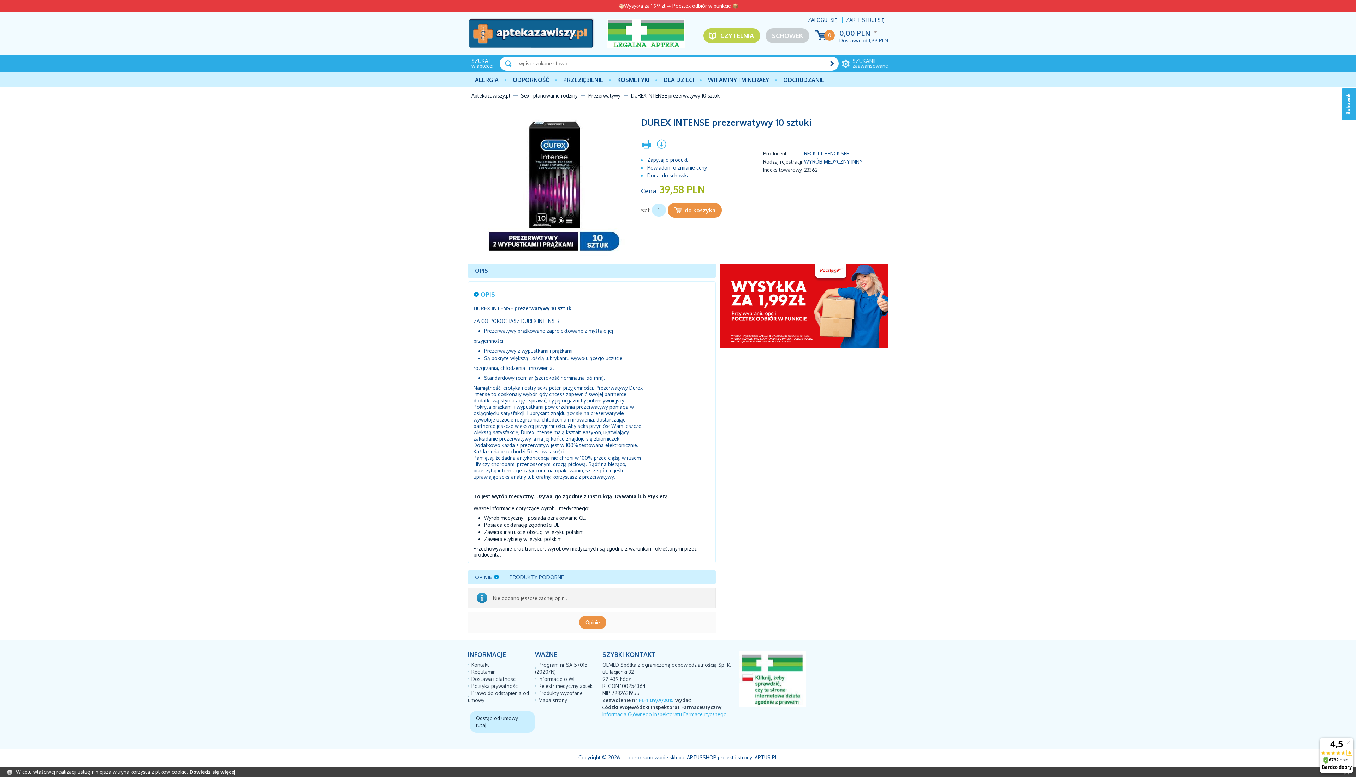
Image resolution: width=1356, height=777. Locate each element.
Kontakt (480, 665)
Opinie (592, 622)
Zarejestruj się (865, 20)
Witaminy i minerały (738, 79)
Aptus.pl (766, 757)
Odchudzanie (803, 79)
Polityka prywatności (495, 686)
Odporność (531, 79)
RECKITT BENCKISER (827, 154)
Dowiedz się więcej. (213, 772)
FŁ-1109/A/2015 (656, 700)
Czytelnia (737, 36)
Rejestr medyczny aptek (566, 686)
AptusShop (701, 757)
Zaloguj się (822, 20)
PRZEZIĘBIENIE (583, 79)
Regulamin (483, 672)
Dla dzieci (679, 79)
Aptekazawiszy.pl (490, 96)
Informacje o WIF (558, 679)
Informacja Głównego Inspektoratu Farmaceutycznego (664, 714)
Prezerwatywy (604, 96)
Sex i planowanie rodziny (549, 96)
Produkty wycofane (561, 693)
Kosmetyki (633, 79)
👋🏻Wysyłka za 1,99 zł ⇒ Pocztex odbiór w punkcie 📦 (678, 6)
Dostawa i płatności (494, 679)
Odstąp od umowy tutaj (497, 721)
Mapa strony (553, 700)
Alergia (487, 79)
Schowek (787, 36)
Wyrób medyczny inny (833, 162)
